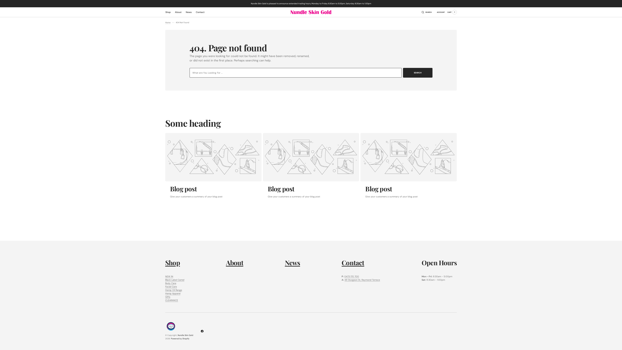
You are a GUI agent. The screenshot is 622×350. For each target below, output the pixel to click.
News (292, 262)
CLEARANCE (171, 300)
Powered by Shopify (180, 338)
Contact (353, 262)
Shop (172, 262)
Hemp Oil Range (173, 290)
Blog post (183, 188)
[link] (213, 157)
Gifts (167, 296)
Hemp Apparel (172, 293)
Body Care (170, 283)
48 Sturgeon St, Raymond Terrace (362, 279)
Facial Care (171, 286)
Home (168, 22)
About (234, 262)
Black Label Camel (174, 279)
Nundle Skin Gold (185, 335)
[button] (427, 12)
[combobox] (296, 73)
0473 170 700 (351, 276)
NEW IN (169, 276)
